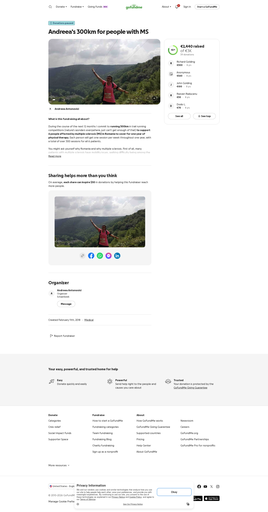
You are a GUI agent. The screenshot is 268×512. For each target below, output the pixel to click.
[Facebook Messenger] (108, 255)
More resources (57, 465)
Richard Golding (186, 61)
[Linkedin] (117, 255)
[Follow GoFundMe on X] (211, 486)
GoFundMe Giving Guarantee (190, 387)
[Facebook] (91, 255)
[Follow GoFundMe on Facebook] (199, 486)
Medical (89, 319)
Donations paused (63, 23)
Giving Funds (97, 6)
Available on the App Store (212, 498)
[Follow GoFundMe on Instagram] (218, 486)
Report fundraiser (64, 335)
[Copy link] (82, 255)
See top (206, 116)
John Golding (184, 83)
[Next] (154, 98)
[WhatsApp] (100, 255)
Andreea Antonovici (69, 290)
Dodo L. (181, 104)
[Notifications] (177, 7)
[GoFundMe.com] (134, 7)
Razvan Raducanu (187, 93)
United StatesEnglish (64, 486)
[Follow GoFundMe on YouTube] (205, 486)
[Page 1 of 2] (54, 99)
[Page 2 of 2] (56, 99)
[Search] (50, 7)
